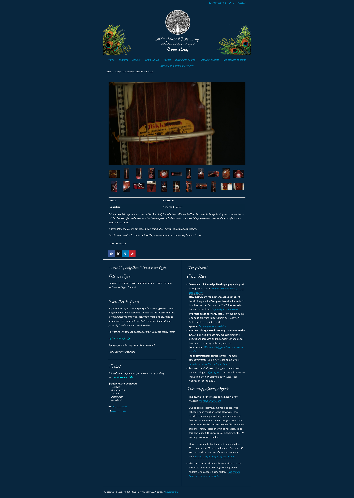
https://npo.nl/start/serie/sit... (213, 326)
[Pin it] (132, 253)
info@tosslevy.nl (219, 3)
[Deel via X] (118, 253)
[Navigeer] (129, 173)
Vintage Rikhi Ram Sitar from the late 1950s (134, 71)
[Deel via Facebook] (111, 253)
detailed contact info (122, 377)
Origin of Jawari (213, 372)
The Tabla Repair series (210, 400)
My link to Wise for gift (119, 338)
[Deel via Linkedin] (125, 253)
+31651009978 (238, 3)
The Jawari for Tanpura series (225, 309)
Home (108, 71)
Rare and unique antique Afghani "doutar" (214, 456)
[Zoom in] (124, 173)
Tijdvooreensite (171, 492)
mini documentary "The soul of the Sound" (210, 364)
